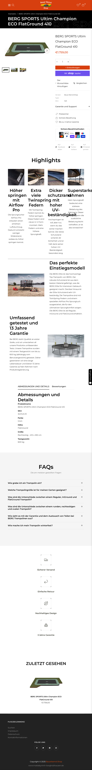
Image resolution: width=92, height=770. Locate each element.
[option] (27, 49)
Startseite (12, 14)
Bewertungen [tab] (59, 386)
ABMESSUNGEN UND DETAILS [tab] (33, 386)
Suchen (11, 728)
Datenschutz (14, 734)
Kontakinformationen (17, 737)
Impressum (13, 731)
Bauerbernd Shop (54, 762)
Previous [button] (7, 50)
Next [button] (47, 50)
